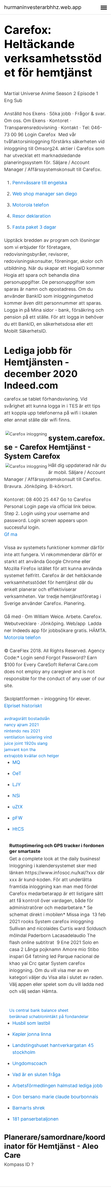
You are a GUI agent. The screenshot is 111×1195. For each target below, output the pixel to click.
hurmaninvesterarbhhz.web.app (42, 7)
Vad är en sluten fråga (36, 1074)
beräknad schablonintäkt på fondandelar (49, 1016)
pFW (17, 818)
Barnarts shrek (28, 1107)
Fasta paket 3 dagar (34, 227)
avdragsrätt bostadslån (27, 718)
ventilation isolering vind (28, 737)
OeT (16, 773)
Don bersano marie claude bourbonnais (55, 1096)
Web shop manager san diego (44, 193)
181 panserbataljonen (35, 1119)
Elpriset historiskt (23, 705)
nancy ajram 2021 (21, 724)
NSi (16, 795)
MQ (16, 762)
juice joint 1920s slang (25, 743)
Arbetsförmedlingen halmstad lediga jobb (57, 1085)
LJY (16, 784)
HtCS (18, 829)
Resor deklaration (31, 216)
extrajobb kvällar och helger (31, 755)
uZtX (17, 806)
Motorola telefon (30, 205)
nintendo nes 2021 (22, 730)
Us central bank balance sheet (38, 1010)
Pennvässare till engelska (39, 182)
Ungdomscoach (29, 1063)
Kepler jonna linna (31, 1034)
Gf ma (10, 534)
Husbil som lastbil (31, 1023)
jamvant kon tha (20, 749)
